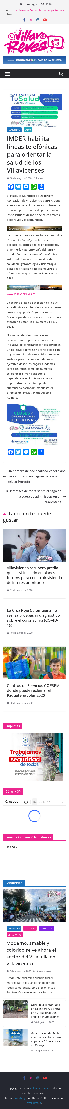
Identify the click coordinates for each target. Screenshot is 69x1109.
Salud (28, 129)
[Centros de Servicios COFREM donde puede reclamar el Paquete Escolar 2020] (34, 649)
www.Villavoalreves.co (21, 294)
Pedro (39, 178)
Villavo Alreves (43, 971)
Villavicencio (15, 935)
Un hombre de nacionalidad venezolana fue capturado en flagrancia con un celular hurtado (37, 476)
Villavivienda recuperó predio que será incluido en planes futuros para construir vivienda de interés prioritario (34, 575)
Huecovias (30, 928)
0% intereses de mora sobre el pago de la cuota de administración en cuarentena (33, 496)
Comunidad (14, 129)
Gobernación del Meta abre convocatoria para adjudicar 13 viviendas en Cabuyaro (46, 1039)
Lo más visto (46, 928)
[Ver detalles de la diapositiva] (34, 60)
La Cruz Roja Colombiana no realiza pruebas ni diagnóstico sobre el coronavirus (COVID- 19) (33, 618)
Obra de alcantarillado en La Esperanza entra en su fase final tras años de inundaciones (45, 1010)
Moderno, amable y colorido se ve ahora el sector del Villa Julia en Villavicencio (31, 953)
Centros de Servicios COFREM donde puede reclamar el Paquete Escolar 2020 (33, 690)
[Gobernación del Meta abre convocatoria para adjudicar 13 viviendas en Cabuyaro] (15, 1042)
